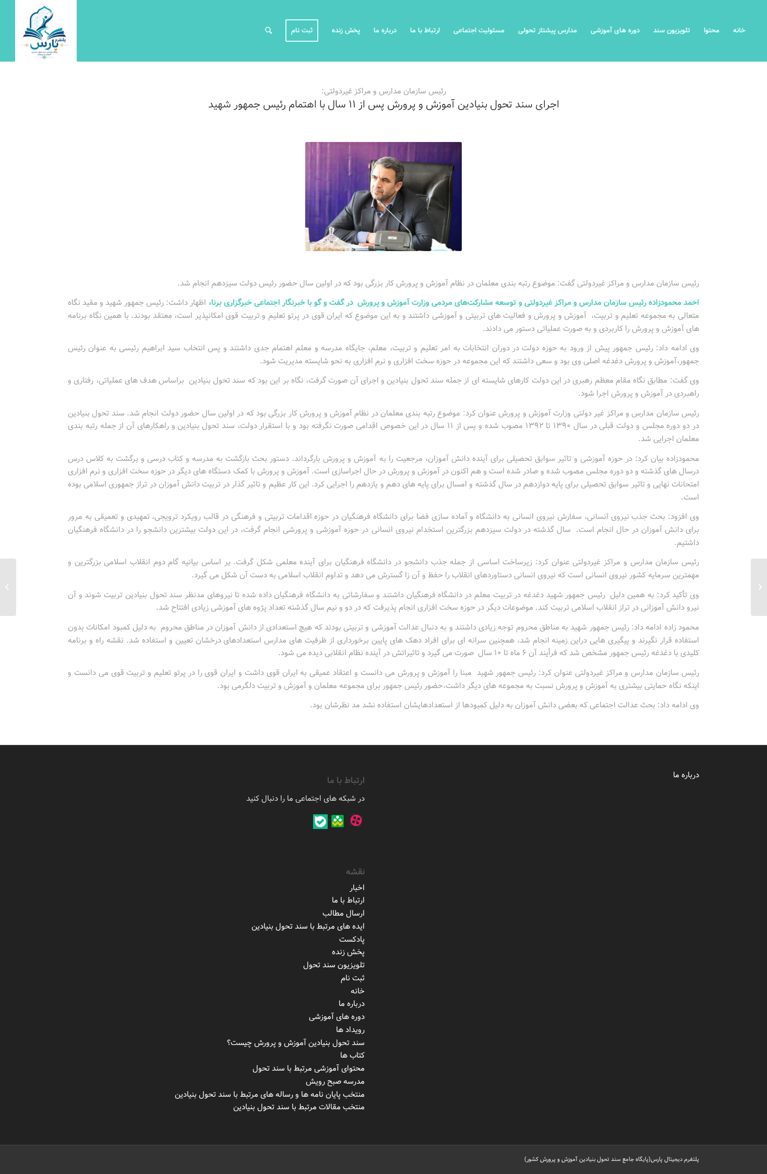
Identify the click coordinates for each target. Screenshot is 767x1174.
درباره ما (686, 775)
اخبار (357, 888)
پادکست (352, 939)
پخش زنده (348, 952)
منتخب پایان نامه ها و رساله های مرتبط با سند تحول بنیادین (270, 1094)
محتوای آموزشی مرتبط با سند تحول (309, 1068)
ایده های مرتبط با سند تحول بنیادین (308, 926)
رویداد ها (350, 1030)
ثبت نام (353, 978)
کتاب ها (352, 1055)
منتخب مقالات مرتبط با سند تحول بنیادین (299, 1107)
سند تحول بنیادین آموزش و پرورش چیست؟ (296, 1043)
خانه (358, 991)
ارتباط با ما (348, 900)
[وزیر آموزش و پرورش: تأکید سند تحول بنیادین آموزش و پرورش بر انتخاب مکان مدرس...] (759, 587)
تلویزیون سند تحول (334, 965)
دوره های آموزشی (337, 1017)
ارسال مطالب (343, 913)
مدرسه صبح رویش (335, 1081)
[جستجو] (268, 31)
